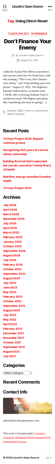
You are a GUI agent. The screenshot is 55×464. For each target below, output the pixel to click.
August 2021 (11, 351)
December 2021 (13, 333)
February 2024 (13, 264)
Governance (39, 33)
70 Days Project (18, 33)
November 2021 (13, 337)
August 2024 (11, 255)
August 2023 (11, 278)
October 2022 (12, 301)
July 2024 (9, 260)
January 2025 (12, 241)
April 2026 (10, 209)
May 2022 (9, 319)
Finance (29, 110)
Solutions (20, 113)
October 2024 (12, 246)
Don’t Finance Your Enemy (27, 44)
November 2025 (14, 218)
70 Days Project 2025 (17, 188)
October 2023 (12, 269)
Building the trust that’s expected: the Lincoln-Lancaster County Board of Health (27, 165)
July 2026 (9, 205)
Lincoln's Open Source (27, 6)
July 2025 (9, 223)
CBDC (20, 110)
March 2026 (11, 214)
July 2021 (9, 356)
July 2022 (9, 315)
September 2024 (14, 250)
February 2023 (13, 296)
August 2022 (11, 310)
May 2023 (9, 292)
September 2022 (14, 305)
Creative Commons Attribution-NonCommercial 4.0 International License (27, 437)
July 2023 (9, 283)
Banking (11, 110)
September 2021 (14, 347)
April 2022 (10, 324)
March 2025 (11, 232)
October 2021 (12, 342)
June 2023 (10, 287)
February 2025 (13, 237)
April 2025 (10, 228)
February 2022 (12, 328)
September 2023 (14, 273)
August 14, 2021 (29, 60)
